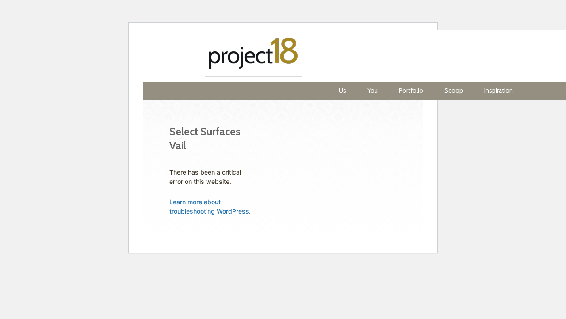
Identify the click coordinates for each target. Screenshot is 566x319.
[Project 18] (253, 56)
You (372, 90)
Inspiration (498, 90)
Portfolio (411, 90)
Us (342, 90)
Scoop (453, 90)
